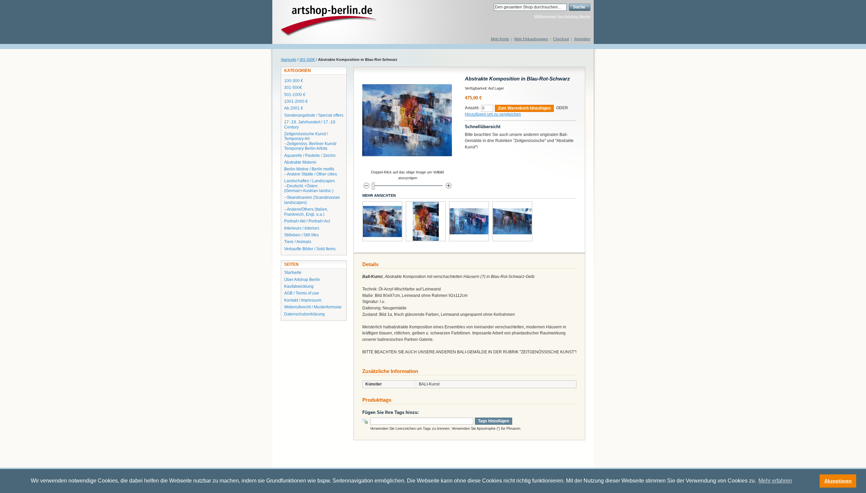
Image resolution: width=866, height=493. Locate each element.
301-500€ (307, 59)
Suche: (488, 7)
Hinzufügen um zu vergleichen (493, 114)
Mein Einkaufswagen (531, 39)
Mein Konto (500, 39)
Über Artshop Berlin (302, 279)
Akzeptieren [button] (838, 481)
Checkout (561, 39)
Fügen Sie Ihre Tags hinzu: (390, 412)
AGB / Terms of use (301, 293)
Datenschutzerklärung (304, 314)
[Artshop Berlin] (329, 21)
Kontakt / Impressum (302, 300)
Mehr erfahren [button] (775, 481)
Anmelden (582, 39)
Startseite (288, 59)
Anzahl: (472, 107)
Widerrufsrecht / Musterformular (313, 307)
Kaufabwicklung (299, 286)
